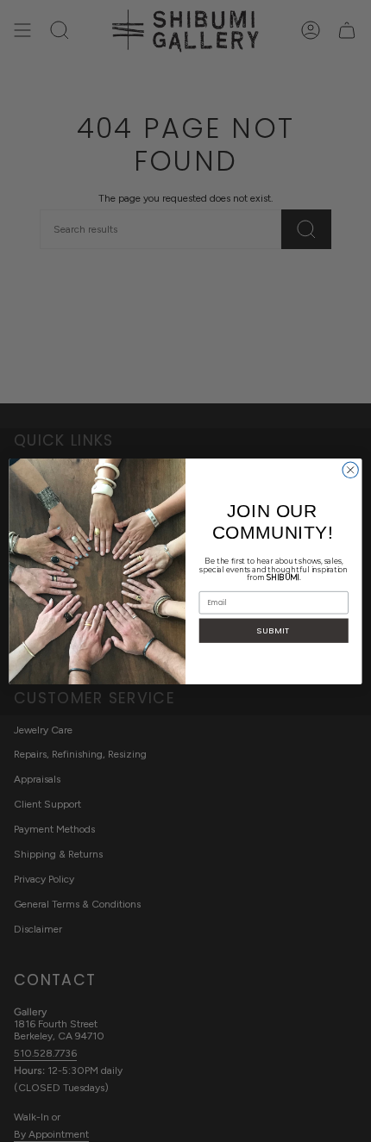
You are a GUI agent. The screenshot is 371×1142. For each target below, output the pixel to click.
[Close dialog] (350, 469)
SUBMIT (273, 629)
